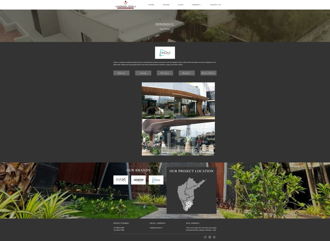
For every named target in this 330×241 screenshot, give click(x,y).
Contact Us (215, 5)
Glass (180, 5)
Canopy (143, 73)
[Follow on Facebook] (205, 237)
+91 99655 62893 (118, 228)
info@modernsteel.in (156, 228)
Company (196, 5)
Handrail (186, 73)
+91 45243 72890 (118, 230)
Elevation (165, 73)
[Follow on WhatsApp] (214, 237)
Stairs (151, 5)
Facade (166, 5)
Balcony (121, 73)
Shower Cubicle (208, 73)
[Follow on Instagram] (209, 237)
